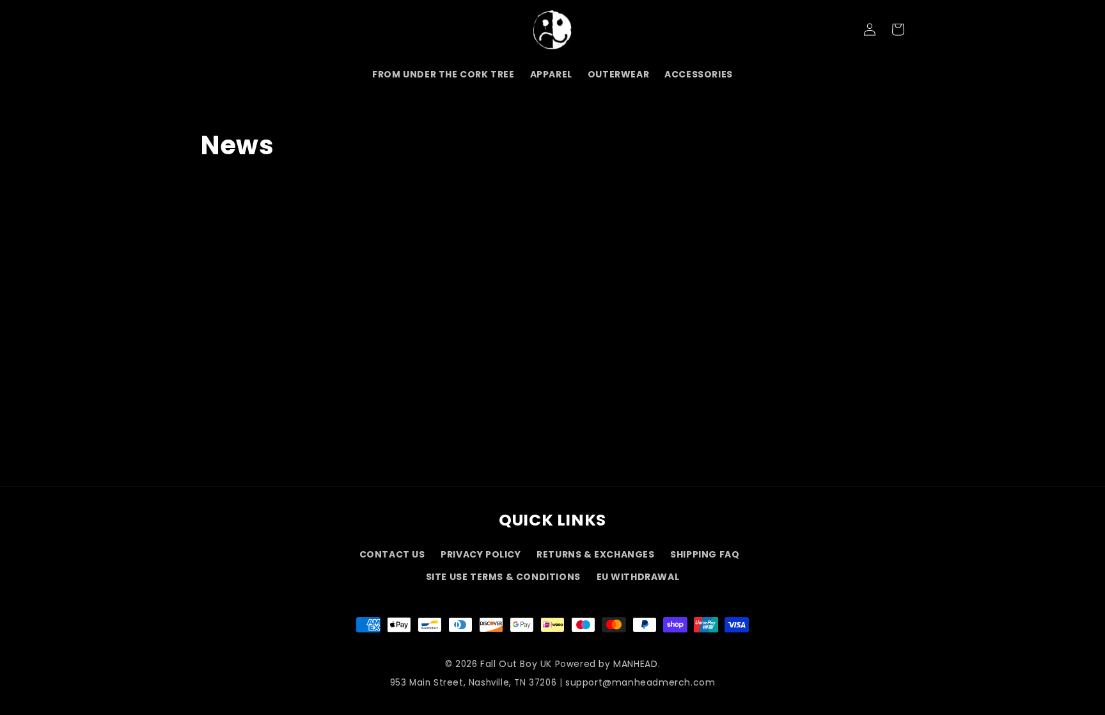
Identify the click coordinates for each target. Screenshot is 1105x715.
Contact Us (392, 554)
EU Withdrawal (638, 576)
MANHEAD (635, 663)
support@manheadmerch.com (640, 682)
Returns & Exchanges (595, 554)
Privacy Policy (481, 554)
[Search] (215, 29)
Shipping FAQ (704, 554)
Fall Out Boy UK (516, 663)
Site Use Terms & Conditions (503, 576)
